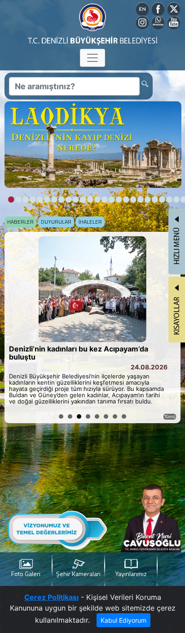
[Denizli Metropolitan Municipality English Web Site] (142, 8)
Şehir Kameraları (78, 573)
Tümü (170, 416)
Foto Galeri (25, 573)
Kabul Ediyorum (123, 620)
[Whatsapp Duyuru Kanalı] (158, 21)
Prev (16, 327)
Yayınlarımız (131, 573)
